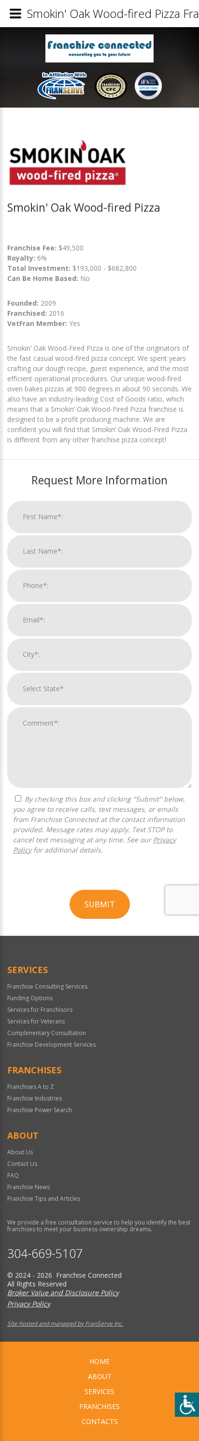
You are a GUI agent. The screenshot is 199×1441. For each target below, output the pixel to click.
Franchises (99, 1406)
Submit (100, 904)
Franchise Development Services (51, 1044)
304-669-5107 (45, 1253)
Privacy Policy (28, 1303)
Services (99, 1391)
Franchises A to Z (30, 1087)
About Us (20, 1152)
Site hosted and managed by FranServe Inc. (65, 1323)
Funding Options (30, 998)
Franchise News (28, 1187)
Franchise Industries (34, 1098)
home (99, 1361)
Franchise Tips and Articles (43, 1198)
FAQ (13, 1175)
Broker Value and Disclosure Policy (63, 1292)
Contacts (100, 1421)
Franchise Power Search (39, 1110)
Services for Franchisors (39, 1010)
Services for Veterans (36, 1021)
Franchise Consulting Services (47, 986)
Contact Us (22, 1164)
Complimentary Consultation (46, 1033)
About (100, 1376)
